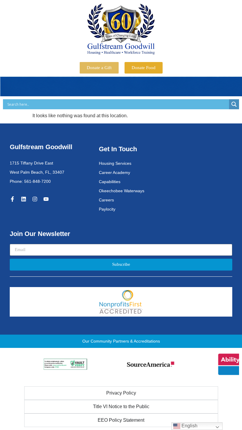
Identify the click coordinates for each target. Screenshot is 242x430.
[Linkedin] (23, 199)
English (188, 425)
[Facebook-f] (12, 199)
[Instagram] (34, 199)
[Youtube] (46, 199)
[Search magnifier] (234, 104)
